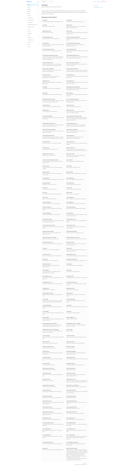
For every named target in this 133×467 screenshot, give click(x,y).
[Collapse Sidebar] (38, 1)
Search (48, 1)
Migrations (30, 33)
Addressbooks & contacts (32, 24)
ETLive (29, 35)
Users (29, 44)
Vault (29, 29)
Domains (29, 15)
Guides (94, 1)
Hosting (28, 13)
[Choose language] (103, 1)
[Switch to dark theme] (105, 1)
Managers (29, 37)
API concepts (75, 12)
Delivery (29, 42)
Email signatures (31, 26)
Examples (29, 9)
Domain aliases (30, 18)
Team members (30, 40)
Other (29, 46)
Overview (28, 4)
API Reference (99, 1)
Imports (29, 31)
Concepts (29, 7)
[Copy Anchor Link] (57, 17)
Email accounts (30, 20)
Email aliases (30, 22)
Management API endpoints (49, 17)
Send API (28, 11)
